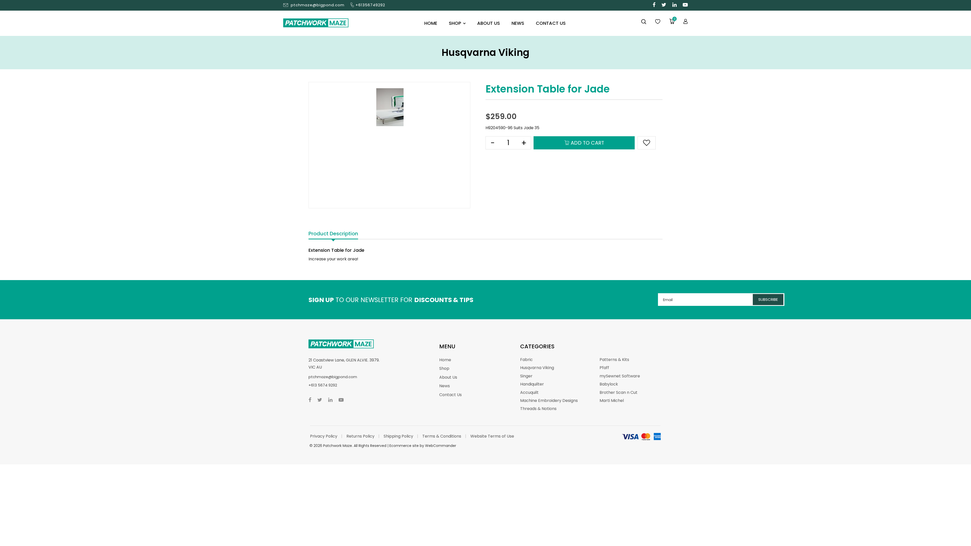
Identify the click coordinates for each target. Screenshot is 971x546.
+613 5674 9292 (322, 385)
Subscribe (768, 299)
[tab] (333, 234)
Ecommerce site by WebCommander (422, 445)
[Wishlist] (657, 21)
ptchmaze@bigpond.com (317, 5)
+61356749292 (370, 5)
